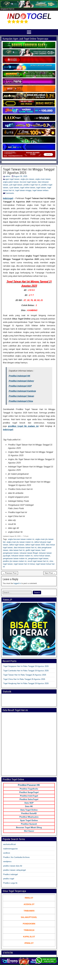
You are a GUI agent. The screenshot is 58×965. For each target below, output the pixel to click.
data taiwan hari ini (16, 550)
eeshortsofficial (9, 844)
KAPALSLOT (29, 936)
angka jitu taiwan (27, 179)
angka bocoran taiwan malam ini (21, 539)
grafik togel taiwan (33, 550)
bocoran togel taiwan (28, 182)
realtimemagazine (10, 849)
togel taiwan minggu (23, 190)
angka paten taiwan (11, 182)
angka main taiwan (43, 179)
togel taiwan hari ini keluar (24, 564)
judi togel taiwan (15, 185)
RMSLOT (29, 898)
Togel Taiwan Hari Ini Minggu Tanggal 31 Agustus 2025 (28, 171)
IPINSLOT (29, 943)
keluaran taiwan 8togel (29, 553)
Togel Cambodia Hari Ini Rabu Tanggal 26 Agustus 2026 (26, 671)
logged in (17, 583)
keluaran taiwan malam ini (22, 556)
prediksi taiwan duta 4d (12, 866)
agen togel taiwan (12, 179)
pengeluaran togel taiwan (38, 558)
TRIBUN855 (29, 911)
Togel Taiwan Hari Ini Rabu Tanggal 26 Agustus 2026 (24, 675)
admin (7, 176)
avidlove (6, 853)
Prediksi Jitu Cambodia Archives (16, 857)
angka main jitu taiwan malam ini (20, 542)
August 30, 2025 (20, 176)
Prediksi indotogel (10, 874)
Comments (9, 193)
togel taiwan (41, 188)
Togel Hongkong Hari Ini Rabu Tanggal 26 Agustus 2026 (26, 683)
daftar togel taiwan (16, 545)
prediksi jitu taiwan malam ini (14, 561)
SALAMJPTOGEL (29, 917)
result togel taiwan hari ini (38, 561)
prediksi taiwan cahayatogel (14, 870)
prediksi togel (8, 879)
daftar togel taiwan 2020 (35, 545)
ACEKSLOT (29, 904)
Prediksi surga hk (10, 883)
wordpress (7, 861)
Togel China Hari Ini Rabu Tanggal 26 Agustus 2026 (24, 679)
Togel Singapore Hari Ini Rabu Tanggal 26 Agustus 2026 (26, 666)
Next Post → (50, 573)
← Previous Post (10, 573)
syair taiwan (14, 188)
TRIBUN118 (29, 930)
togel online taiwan (27, 188)
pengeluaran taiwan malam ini (15, 558)
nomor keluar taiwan (42, 556)
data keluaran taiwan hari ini (25, 547)
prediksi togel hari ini (32, 185)
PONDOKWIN (29, 924)
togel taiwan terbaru (40, 190)
